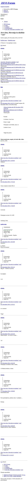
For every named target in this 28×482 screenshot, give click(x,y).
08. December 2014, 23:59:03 (8, 160)
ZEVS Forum (8, 3)
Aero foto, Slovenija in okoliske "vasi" (10, 62)
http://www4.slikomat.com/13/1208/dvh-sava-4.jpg (13, 70)
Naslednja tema (11, 40)
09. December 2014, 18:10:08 (8, 241)
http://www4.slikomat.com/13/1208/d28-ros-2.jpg (12, 75)
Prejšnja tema (4, 40)
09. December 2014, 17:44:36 (8, 205)
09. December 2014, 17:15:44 (8, 181)
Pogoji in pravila (17, 475)
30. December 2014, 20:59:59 (8, 426)
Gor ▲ (23, 475)
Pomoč (11, 475)
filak (2, 87)
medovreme (3, 224)
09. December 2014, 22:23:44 (8, 333)
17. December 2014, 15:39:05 (8, 391)
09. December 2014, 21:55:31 (8, 304)
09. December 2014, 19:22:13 (8, 267)
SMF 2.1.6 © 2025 (8, 476)
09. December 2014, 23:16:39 (8, 363)
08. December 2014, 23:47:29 (8, 63)
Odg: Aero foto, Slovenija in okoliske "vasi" (11, 100)
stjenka (2, 48)
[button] (5, 6)
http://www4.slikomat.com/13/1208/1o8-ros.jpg (12, 72)
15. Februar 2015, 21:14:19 (7, 455)
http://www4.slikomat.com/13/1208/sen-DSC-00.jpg (13, 78)
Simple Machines (17, 476)
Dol (1, 45)
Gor (1, 462)
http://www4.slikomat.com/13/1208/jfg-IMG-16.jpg (13, 67)
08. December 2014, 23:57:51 (8, 103)
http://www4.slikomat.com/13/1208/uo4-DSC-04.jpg (13, 64)
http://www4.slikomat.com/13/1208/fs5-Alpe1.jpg (12, 80)
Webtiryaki (6, 475)
